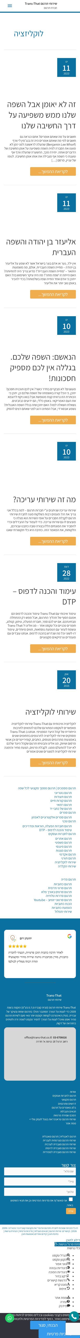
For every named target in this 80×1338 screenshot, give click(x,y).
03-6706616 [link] (60, 1037)
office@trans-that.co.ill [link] (38, 1037)
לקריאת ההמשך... (53, 172)
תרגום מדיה (68, 879)
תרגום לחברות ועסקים (62, 834)
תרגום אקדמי (67, 854)
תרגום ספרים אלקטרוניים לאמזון (52, 817)
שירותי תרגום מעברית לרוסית (60, 1148)
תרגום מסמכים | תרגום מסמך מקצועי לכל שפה (47, 788)
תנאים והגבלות (68, 1111)
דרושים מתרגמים (67, 1103)
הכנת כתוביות (63, 904)
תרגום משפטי (63, 842)
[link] (69, 997)
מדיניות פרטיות (26, 1231)
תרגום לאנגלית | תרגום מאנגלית (59, 1136)
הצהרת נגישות (11, 1231)
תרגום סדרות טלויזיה (59, 896)
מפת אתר (71, 1123)
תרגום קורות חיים (61, 800)
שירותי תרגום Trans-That (41, 3)
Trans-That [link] (54, 995)
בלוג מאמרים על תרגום (64, 1107)
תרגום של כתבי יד (61, 808)
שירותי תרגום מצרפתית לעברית (59, 1140)
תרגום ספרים (68, 812)
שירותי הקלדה (67, 866)
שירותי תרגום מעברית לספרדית (59, 1152)
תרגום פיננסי (64, 846)
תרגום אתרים (63, 838)
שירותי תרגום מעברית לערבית (60, 1144)
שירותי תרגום (55, 1231)
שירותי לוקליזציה (50, 711)
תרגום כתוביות (63, 884)
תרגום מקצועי (69, 1099)
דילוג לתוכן (73, 1240)
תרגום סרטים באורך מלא (56, 892)
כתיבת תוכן (53, 1233)
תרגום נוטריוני (63, 793)
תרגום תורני (68, 858)
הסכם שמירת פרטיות (65, 1115)
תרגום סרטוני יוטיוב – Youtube (53, 900)
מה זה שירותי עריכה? (44, 499)
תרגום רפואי (64, 805)
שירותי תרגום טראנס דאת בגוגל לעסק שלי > (52, 1119)
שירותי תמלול (63, 911)
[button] (67, 1244)
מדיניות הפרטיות (40, 1200)
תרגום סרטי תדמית (60, 888)
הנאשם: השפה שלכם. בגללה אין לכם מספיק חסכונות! (43, 367)
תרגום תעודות (63, 797)
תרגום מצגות (64, 850)
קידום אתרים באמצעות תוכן (34, 1233)
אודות (73, 1092)
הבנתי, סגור (48, 1325)
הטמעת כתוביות (62, 908)
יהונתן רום (26, 938)
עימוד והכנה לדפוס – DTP (55, 830)
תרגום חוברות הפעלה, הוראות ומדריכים (47, 826)
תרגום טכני (69, 821)
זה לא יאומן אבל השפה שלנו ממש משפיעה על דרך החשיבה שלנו (41, 115)
